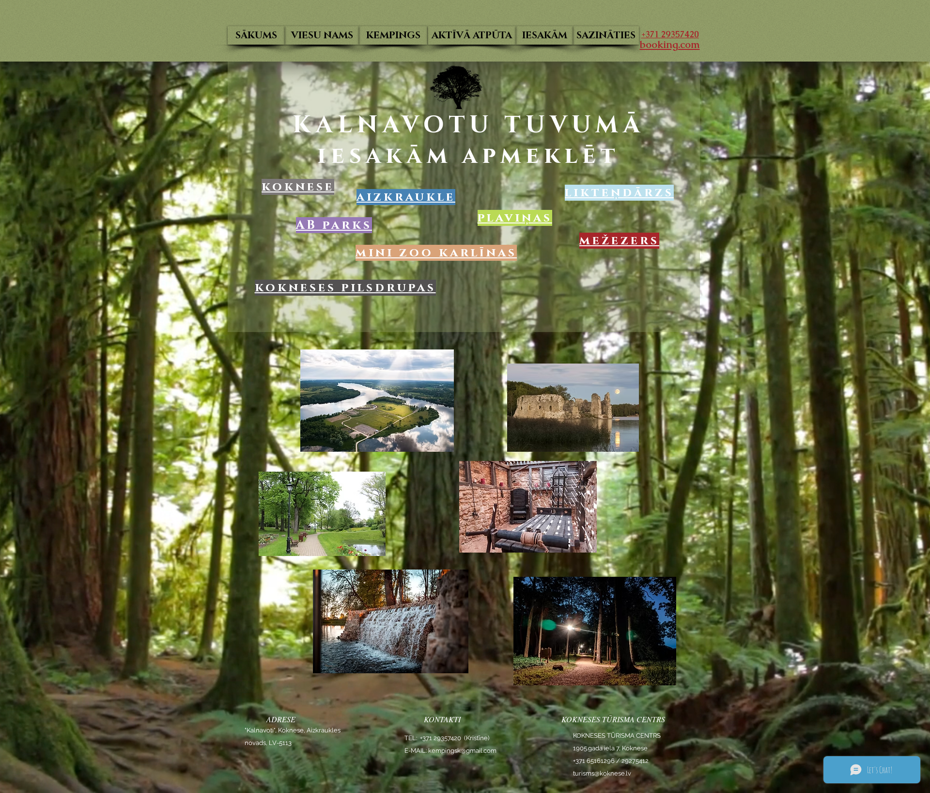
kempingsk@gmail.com (462, 750)
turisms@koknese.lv (602, 773)
